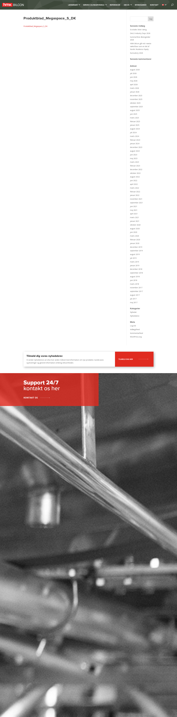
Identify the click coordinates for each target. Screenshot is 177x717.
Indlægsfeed (135, 329)
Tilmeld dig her (125, 359)
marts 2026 (134, 88)
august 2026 (135, 69)
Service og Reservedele (93, 4)
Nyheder (133, 312)
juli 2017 (133, 299)
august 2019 (135, 254)
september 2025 (136, 106)
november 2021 (136, 199)
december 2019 (136, 247)
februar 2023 (135, 166)
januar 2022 (134, 195)
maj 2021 (133, 210)
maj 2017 (133, 302)
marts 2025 (134, 118)
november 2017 (136, 287)
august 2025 (135, 110)
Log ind (133, 326)
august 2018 (135, 276)
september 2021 (136, 202)
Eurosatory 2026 (136, 53)
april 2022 (134, 184)
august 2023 (135, 151)
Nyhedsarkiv (140, 5)
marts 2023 (134, 162)
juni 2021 (133, 206)
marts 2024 (134, 136)
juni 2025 (133, 114)
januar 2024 (134, 143)
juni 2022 (133, 180)
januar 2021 (134, 221)
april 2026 (134, 84)
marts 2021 (134, 217)
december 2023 (136, 147)
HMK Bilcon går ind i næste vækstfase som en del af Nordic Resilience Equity (140, 46)
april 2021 (134, 214)
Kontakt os (30, 397)
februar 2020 (135, 239)
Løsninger (73, 4)
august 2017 (135, 295)
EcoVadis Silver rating (138, 29)
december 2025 (136, 95)
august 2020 (135, 228)
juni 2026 (133, 77)
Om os (126, 4)
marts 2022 (134, 188)
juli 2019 (133, 258)
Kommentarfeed (136, 333)
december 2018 (136, 269)
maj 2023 (133, 158)
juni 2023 (133, 155)
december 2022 (136, 169)
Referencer (115, 5)
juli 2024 (133, 132)
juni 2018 (133, 280)
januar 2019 (134, 265)
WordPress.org (136, 337)
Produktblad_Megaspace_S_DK (35, 26)
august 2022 (135, 177)
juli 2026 (133, 73)
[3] (163, 4)
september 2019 (136, 250)
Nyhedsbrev (134, 316)
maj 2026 (133, 81)
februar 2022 (135, 191)
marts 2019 (134, 262)
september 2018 (136, 273)
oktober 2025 (135, 103)
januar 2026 (134, 92)
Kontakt (154, 5)
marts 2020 (134, 236)
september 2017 (136, 291)
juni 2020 (133, 232)
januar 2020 (134, 243)
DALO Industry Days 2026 (140, 33)
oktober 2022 (135, 173)
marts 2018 (134, 284)
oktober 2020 (135, 225)
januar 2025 (134, 125)
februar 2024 (135, 140)
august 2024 (135, 129)
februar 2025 (135, 121)
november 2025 (136, 99)
